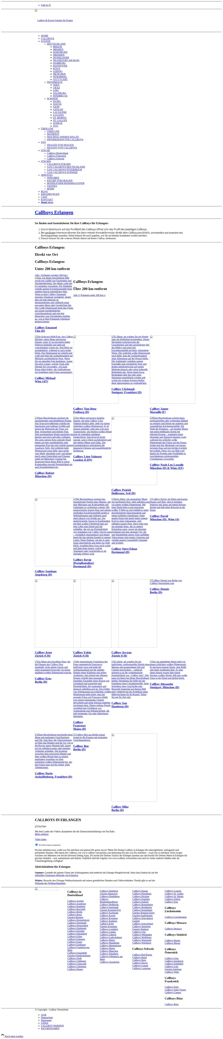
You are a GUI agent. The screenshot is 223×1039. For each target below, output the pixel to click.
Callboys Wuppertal (141, 940)
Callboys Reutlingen (142, 907)
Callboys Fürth (74, 958)
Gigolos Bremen (75, 917)
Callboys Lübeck (108, 934)
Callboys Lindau (108, 932)
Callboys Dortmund (76, 928)
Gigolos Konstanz (108, 926)
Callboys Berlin (74, 912)
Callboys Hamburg (109, 891)
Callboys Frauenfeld (77, 953)
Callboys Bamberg (76, 906)
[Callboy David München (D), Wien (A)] (169, 510)
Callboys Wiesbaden (142, 934)
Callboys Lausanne (141, 968)
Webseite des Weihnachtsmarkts (50, 883)
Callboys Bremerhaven (78, 920)
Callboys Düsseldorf (77, 933)
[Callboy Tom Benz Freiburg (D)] (96, 403)
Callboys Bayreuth (76, 909)
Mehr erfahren (42, 834)
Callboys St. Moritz (174, 896)
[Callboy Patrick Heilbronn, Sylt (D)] (134, 484)
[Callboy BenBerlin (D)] (92, 740)
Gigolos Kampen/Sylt (110, 910)
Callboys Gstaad (140, 965)
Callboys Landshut (109, 929)
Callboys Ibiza (172, 1004)
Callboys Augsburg (76, 903)
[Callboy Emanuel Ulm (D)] (54, 321)
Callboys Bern (139, 960)
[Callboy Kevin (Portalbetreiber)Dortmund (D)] (92, 554)
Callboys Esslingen (76, 944)
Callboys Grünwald (76, 964)
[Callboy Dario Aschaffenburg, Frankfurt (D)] (54, 767)
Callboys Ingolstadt (109, 907)
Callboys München (109, 951)
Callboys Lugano (173, 891)
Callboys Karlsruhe (109, 913)
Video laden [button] (40, 839)
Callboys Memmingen (110, 945)
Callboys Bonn (74, 914)
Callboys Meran (172, 943)
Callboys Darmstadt (76, 923)
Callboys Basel (139, 957)
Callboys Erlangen (54, 212)
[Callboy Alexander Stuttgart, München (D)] (169, 678)
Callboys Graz (172, 958)
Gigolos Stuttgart (140, 929)
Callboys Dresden (75, 931)
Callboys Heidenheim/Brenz (109, 900)
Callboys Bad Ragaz (142, 954)
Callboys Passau (140, 891)
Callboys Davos (140, 963)
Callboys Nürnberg (109, 954)
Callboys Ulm (139, 932)
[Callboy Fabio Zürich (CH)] (96, 646)
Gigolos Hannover (109, 893)
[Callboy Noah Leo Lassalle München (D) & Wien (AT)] (169, 459)
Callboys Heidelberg (110, 896)
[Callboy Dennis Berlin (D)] (169, 583)
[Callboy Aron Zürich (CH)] (57, 646)
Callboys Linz (171, 966)
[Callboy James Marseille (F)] (172, 403)
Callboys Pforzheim (141, 893)
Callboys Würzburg (141, 943)
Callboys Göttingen (76, 961)
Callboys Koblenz (108, 921)
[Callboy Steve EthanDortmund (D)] (131, 543)
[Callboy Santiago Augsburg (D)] (57, 565)
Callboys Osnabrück (109, 962)
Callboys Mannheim (109, 943)
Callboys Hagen (75, 969)
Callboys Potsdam (141, 899)
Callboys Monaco (173, 928)
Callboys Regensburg (142, 904)
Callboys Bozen (172, 940)
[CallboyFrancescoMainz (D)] (92, 716)
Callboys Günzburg (76, 966)
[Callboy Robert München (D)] (54, 467)
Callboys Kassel (107, 915)
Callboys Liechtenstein (176, 917)
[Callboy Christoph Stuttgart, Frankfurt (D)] (131, 383)
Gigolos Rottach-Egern (143, 913)
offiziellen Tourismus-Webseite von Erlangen (56, 875)
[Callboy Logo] (54, 20)
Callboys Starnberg (141, 926)
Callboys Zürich (172, 899)
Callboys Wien (172, 972)
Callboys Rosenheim (142, 910)
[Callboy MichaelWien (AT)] (54, 372)
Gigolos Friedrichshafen (78, 955)
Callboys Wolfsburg (141, 937)
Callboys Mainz (107, 940)
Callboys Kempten (109, 918)
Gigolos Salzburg (173, 969)
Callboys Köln (107, 923)
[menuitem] (114, 35)
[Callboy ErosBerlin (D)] (54, 672)
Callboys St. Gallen (174, 893)
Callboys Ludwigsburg (111, 937)
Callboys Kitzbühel (174, 964)
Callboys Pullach (140, 902)
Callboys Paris (172, 987)
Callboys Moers (107, 948)
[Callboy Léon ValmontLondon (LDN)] (92, 450)
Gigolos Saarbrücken (142, 915)
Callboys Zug (171, 902)
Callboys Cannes (173, 992)
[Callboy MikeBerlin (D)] (134, 801)
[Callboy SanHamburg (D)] (131, 697)
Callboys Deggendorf (77, 925)
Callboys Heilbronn (109, 904)
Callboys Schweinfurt (142, 923)
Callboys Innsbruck (174, 961)
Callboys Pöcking (140, 896)
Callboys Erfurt (74, 936)
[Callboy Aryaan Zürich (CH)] (134, 646)
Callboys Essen (74, 942)
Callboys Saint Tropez (175, 989)
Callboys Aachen (75, 901)
